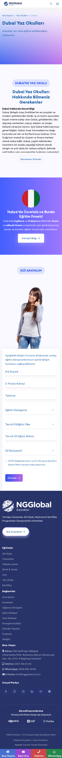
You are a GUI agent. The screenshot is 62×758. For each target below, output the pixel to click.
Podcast (7, 633)
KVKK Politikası (13, 735)
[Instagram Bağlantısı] (23, 691)
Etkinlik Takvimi (11, 628)
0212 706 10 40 (23, 663)
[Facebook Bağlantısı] (5, 691)
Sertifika (7, 585)
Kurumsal (7, 602)
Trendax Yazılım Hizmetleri (35, 745)
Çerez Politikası (40, 740)
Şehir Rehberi (9, 612)
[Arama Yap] (51, 4)
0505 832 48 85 (27, 669)
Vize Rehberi (9, 618)
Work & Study (10, 569)
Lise (4, 574)
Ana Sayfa (7, 15)
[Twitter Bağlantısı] (14, 691)
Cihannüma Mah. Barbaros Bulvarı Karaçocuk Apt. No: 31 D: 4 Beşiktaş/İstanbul (28, 656)
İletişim (6, 639)
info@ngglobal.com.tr (28, 674)
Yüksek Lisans (10, 564)
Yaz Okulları (22, 15)
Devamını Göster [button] (31, 159)
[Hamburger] (57, 4)
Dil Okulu (7, 553)
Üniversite (8, 558)
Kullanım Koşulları (22, 740)
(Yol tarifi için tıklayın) (25, 651)
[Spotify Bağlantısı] (49, 691)
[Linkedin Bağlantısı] (32, 691)
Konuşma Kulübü (11, 623)
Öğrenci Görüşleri (12, 607)
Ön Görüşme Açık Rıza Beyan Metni (39, 735)
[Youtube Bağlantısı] (40, 691)
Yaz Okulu (7, 579)
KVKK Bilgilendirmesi (18, 461)
